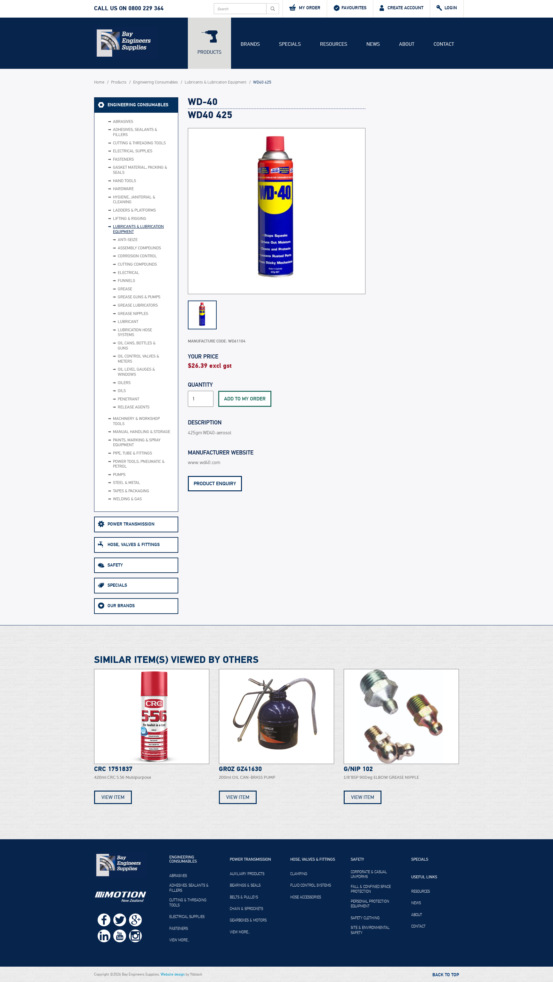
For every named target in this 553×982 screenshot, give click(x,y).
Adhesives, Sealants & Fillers (135, 132)
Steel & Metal (126, 482)
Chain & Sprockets (246, 908)
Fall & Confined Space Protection (371, 889)
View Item (112, 797)
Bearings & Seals (245, 885)
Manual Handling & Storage (141, 432)
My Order (309, 8)
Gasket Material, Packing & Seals (140, 170)
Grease (125, 289)
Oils (122, 391)
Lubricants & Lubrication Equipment (215, 82)
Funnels (126, 280)
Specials (290, 44)
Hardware (123, 189)
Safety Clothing (365, 918)
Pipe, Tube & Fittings (132, 453)
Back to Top (445, 975)
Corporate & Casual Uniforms (369, 874)
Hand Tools (124, 181)
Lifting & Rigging (129, 218)
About (406, 44)
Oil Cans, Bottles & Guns (137, 346)
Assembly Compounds (139, 248)
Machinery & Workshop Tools (136, 421)
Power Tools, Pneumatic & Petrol (138, 464)
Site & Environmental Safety (370, 930)
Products (209, 52)
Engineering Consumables (155, 82)
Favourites (353, 8)
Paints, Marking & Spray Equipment (137, 443)
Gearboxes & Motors (248, 920)
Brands (250, 44)
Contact (444, 44)
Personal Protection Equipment (370, 904)
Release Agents (133, 407)
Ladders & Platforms (134, 210)
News (373, 44)
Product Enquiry (215, 483)
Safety (115, 565)
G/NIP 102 (358, 769)
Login (451, 8)
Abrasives (123, 121)
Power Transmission (131, 524)
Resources (333, 44)
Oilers (124, 383)
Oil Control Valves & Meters (138, 359)
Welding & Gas (127, 499)
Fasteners (123, 159)
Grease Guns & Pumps (139, 297)
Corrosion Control (137, 256)
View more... (179, 940)
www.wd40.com (204, 462)
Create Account (405, 8)
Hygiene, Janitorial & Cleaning (134, 200)
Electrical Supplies (132, 151)
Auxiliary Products (247, 874)
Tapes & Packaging (131, 491)
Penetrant (128, 399)
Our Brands (121, 605)
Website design (173, 974)
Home (99, 82)
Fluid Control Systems (310, 885)
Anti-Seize (128, 239)
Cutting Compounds (137, 264)
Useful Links (424, 877)
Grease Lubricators (138, 305)
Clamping (298, 874)
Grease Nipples (133, 313)
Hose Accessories (305, 897)
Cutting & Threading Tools (139, 143)
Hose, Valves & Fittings (134, 544)
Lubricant (128, 321)
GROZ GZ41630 (240, 769)
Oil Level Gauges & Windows (136, 372)
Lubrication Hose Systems (135, 333)
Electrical (128, 272)
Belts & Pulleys (244, 897)
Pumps (119, 474)
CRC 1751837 (113, 769)
